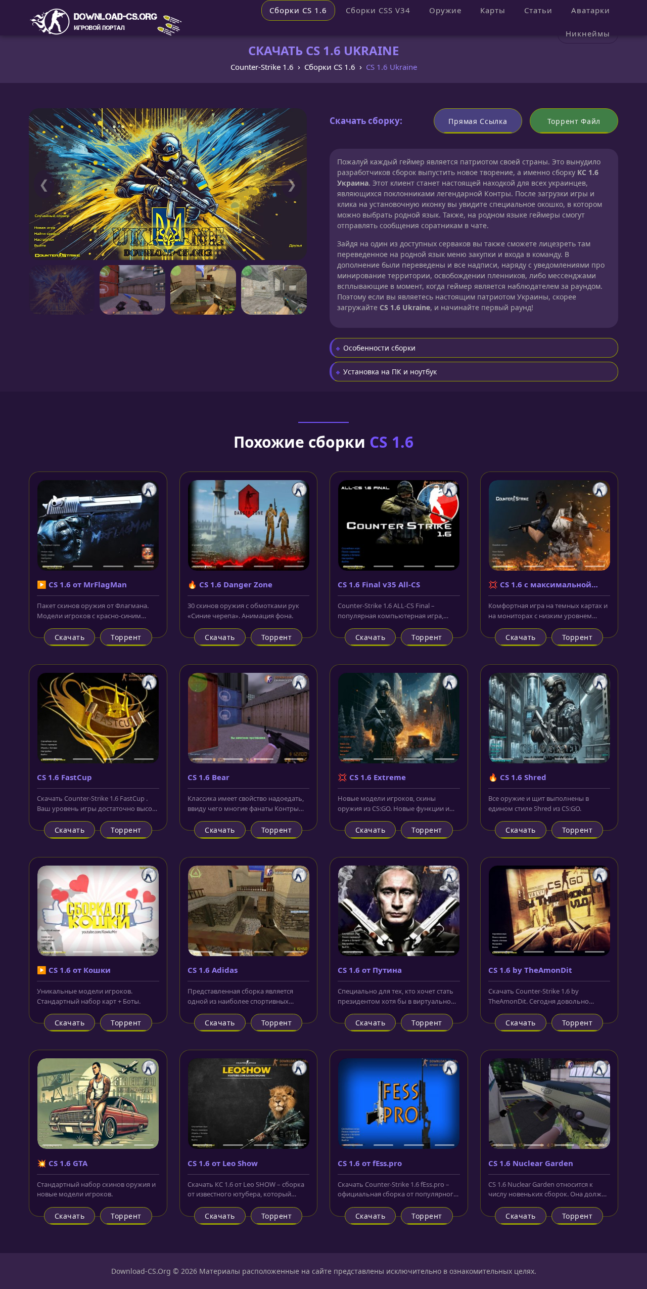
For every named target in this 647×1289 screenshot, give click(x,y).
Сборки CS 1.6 (298, 10)
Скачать (70, 637)
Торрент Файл (573, 121)
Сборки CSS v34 (378, 10)
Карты (492, 10)
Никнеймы (588, 33)
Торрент (126, 637)
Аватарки (590, 10)
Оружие (445, 10)
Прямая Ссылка (477, 121)
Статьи (538, 10)
